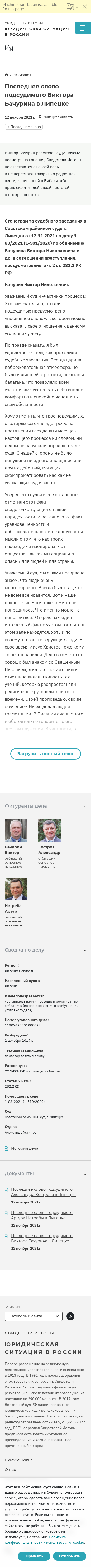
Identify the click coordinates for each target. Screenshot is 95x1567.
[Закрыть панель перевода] (85, 7)
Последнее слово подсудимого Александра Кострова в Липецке (43, 1192)
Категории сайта (25, 1316)
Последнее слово (26, 126)
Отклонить (69, 1556)
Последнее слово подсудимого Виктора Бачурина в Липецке (42, 1238)
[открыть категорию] (70, 1316)
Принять (34, 1556)
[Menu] (83, 28)
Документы (22, 75)
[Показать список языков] (72, 7)
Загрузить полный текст (45, 753)
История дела (24, 1148)
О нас (10, 1469)
